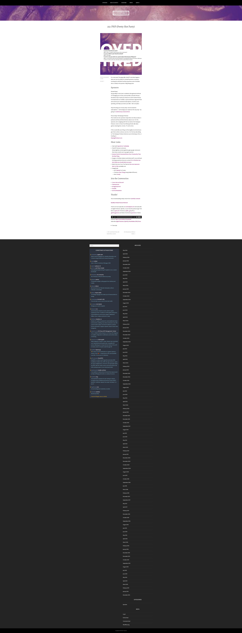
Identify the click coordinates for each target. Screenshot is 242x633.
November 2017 (126, 496)
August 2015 (125, 566)
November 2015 (126, 556)
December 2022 (126, 373)
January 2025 (126, 289)
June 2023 (125, 352)
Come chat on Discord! (118, 182)
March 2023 (125, 362)
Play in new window (120, 219)
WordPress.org (126, 624)
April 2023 (125, 359)
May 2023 (125, 355)
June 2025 (125, 275)
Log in (124, 614)
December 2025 (126, 264)
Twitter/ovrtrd (115, 184)
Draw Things (122, 172)
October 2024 (126, 296)
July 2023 (125, 348)
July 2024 (125, 306)
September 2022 (126, 384)
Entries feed (125, 617)
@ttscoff (117, 210)
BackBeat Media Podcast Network (119, 202)
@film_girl (128, 210)
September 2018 (126, 482)
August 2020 (126, 471)
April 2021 (125, 443)
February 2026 (126, 257)
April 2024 (125, 317)
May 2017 (125, 503)
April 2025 (125, 282)
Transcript (114, 225)
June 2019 (125, 475)
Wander (118, 170)
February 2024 (126, 324)
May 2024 (125, 313)
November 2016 (126, 514)
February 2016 (126, 545)
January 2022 (126, 412)
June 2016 (125, 531)
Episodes (105, 2)
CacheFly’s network (135, 198)
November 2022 (126, 377)
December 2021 (126, 415)
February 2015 (126, 588)
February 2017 (126, 510)
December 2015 (126, 552)
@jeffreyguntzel (115, 212)
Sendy (118, 174)
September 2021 (126, 426)
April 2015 (125, 581)
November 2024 (126, 292)
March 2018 (125, 489)
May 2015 (125, 577)
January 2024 (126, 327)
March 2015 (125, 584)
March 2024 (125, 320)
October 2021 (126, 422)
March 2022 (125, 405)
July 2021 (125, 433)
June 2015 (125, 573)
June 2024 (125, 310)
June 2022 (125, 394)
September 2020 (127, 468)
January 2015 (125, 591)
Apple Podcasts (120, 221)
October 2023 (126, 338)
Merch (131, 2)
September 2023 (127, 341)
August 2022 (126, 387)
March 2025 (125, 285)
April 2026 (125, 253)
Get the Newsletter (117, 190)
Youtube (114, 188)
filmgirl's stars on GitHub (101, 396)
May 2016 (125, 535)
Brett (102, 81)
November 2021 (126, 419)
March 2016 (125, 542)
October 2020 (126, 464)
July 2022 (125, 391)
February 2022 (126, 408)
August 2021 (125, 429)
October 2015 (126, 559)
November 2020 (126, 461)
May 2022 (125, 398)
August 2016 (125, 524)
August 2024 (126, 303)
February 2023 (126, 366)
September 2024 (127, 299)
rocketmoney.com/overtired (122, 111)
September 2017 (126, 500)
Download (128, 219)
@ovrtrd (133, 212)
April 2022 (125, 401)
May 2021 (125, 440)
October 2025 (126, 268)
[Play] (112, 217)
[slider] (139, 217)
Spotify (126, 221)
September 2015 (126, 563)
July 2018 (125, 486)
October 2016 (126, 517)
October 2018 (126, 479)
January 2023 (126, 370)
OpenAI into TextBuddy (123, 146)
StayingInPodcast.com (116, 138)
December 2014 (126, 595)
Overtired (121, 13)
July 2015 (125, 570)
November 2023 (126, 334)
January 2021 (125, 454)
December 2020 (126, 457)
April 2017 (125, 507)
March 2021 (125, 447)
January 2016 (125, 549)
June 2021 (125, 436)
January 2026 (126, 260)
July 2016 (125, 528)
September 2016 (126, 521)
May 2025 (125, 278)
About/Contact (114, 2)
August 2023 (126, 345)
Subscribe (123, 2)
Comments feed (126, 621)
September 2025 (126, 271)
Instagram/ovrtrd (116, 186)
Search (137, 2)
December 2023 (126, 331)
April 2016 (125, 538)
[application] (126, 217)
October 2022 (126, 380)
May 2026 (125, 250)
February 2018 (126, 493)
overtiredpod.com (129, 206)
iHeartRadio (132, 221)
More (139, 221)
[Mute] (136, 217)
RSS (137, 221)
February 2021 (126, 450)
